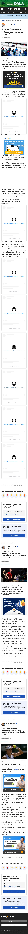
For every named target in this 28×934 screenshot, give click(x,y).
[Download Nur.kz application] (14, 3)
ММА (14, 12)
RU (23, 9)
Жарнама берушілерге (14, 925)
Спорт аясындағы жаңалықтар (13, 20)
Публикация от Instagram (14, 131)
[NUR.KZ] (14, 9)
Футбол (9, 12)
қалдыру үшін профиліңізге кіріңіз (12, 514)
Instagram (15, 535)
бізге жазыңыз (18, 485)
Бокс (18, 12)
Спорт (3, 12)
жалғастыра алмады (7, 818)
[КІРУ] (25, 9)
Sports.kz (15, 769)
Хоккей (21, 12)
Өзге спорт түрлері (10, 543)
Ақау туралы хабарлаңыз (14, 921)
